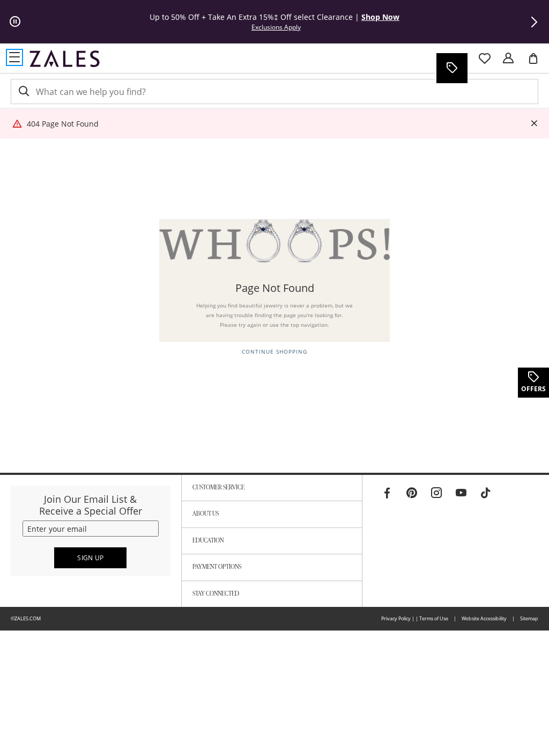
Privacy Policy (396, 618)
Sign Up (90, 557)
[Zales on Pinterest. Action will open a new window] (412, 493)
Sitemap (529, 618)
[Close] (534, 124)
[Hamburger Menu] (14, 57)
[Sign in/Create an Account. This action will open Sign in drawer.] (508, 58)
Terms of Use (433, 618)
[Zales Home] (64, 58)
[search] (23, 91)
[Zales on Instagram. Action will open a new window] (436, 493)
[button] (534, 22)
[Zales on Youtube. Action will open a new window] (461, 493)
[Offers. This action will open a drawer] (451, 68)
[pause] (15, 22)
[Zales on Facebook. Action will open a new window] (387, 493)
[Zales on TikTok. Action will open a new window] (486, 493)
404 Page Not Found (63, 124)
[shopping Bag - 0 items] (537, 63)
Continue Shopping (274, 351)
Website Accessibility (484, 618)
